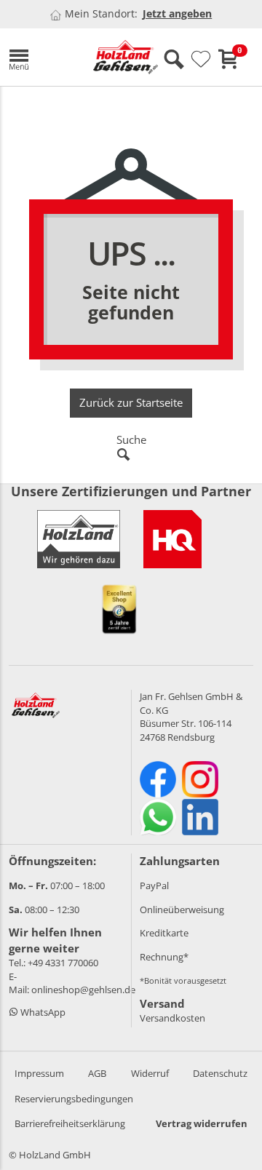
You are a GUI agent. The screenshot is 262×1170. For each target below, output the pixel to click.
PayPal (154, 885)
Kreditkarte (164, 932)
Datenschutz (220, 1073)
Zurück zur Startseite (131, 402)
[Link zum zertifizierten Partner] (172, 539)
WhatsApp (42, 1012)
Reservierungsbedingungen (74, 1098)
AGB (97, 1073)
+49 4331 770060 (63, 962)
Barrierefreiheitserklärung (70, 1123)
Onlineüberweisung (182, 909)
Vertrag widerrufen (201, 1123)
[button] (40, 57)
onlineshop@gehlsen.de (83, 989)
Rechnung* (164, 956)
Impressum (39, 1073)
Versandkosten (172, 1017)
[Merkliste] (201, 60)
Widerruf (150, 1073)
